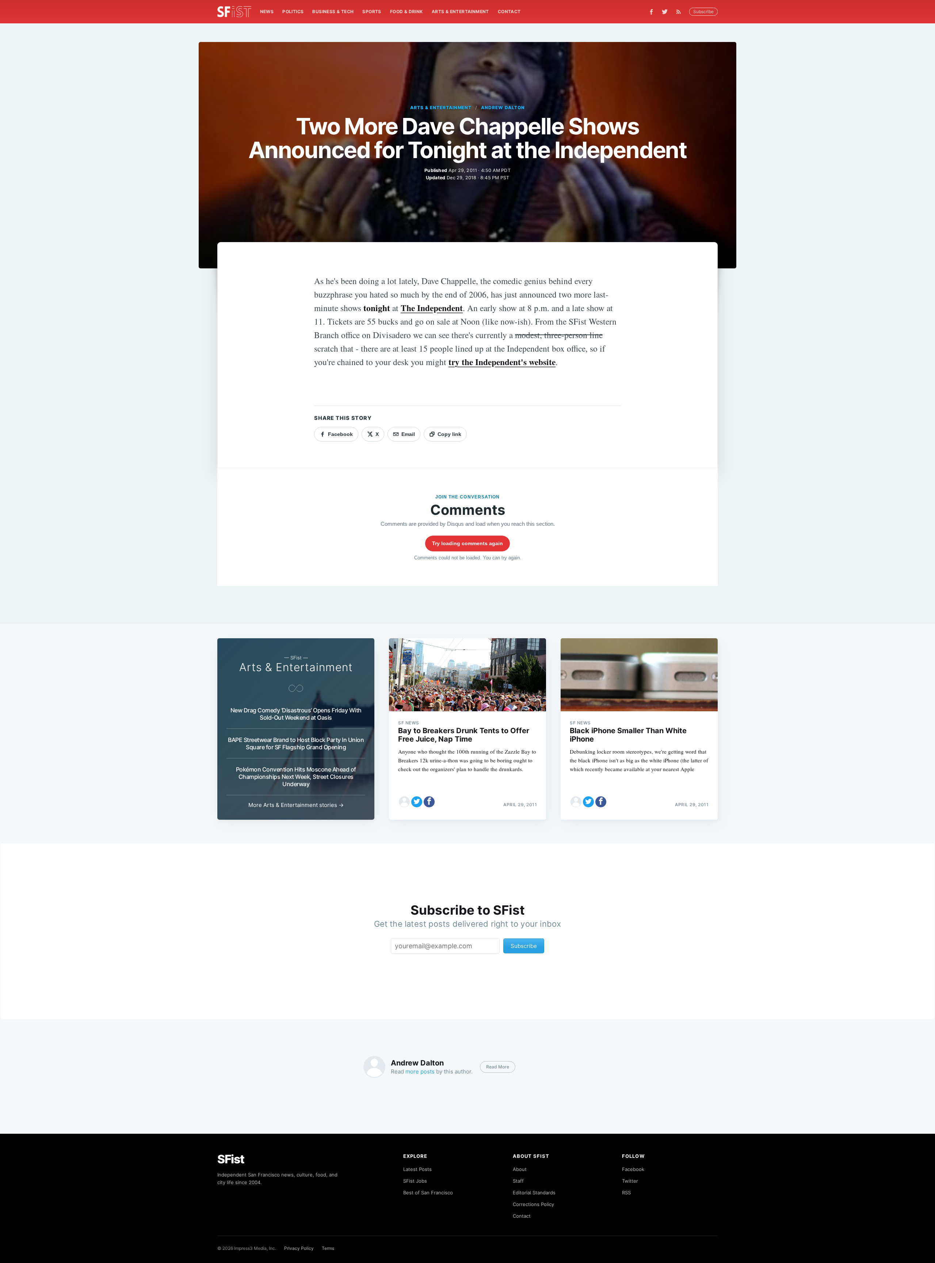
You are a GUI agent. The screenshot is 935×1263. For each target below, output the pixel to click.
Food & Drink (406, 11)
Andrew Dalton (502, 107)
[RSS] (680, 12)
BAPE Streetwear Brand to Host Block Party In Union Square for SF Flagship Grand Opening (296, 743)
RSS (626, 1192)
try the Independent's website (502, 362)
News (267, 11)
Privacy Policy (299, 1248)
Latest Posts (417, 1169)
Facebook (633, 1169)
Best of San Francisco (428, 1192)
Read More (497, 1066)
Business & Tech (333, 11)
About (520, 1169)
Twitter (630, 1181)
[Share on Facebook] (429, 802)
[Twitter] (665, 12)
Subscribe (703, 11)
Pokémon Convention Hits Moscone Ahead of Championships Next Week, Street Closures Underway (296, 777)
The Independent (432, 308)
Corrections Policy (533, 1204)
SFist (230, 1159)
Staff (518, 1181)
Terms (328, 1248)
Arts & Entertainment (460, 11)
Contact (509, 11)
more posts (420, 1071)
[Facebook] (651, 11)
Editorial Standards (534, 1192)
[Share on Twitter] (417, 802)
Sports (371, 11)
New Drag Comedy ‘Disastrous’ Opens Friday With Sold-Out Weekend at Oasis (296, 714)
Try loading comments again (467, 543)
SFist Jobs (415, 1181)
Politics (293, 11)
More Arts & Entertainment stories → (296, 804)
